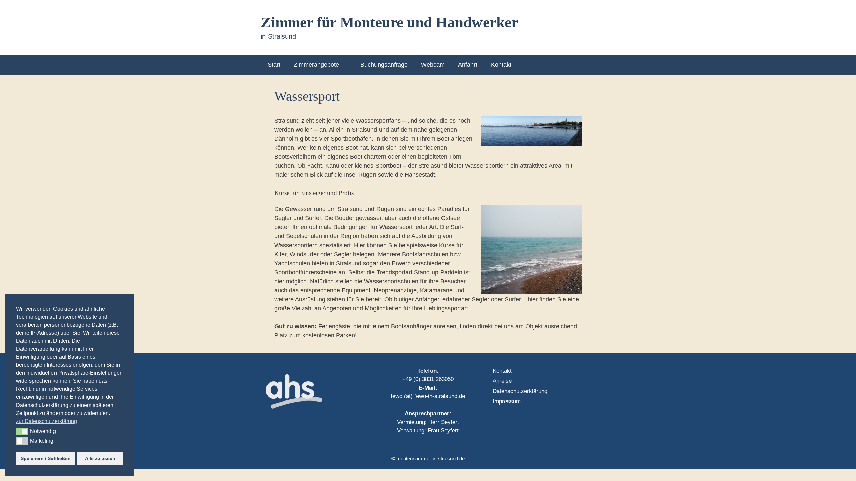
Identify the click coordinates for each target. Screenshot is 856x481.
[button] (22, 431)
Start (274, 64)
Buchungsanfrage (384, 64)
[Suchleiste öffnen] (584, 65)
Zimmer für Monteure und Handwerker (389, 22)
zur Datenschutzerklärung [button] (46, 421)
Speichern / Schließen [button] (46, 458)
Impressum (507, 401)
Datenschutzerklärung (520, 391)
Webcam (433, 64)
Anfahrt (467, 64)
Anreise (502, 381)
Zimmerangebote (316, 64)
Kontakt (501, 64)
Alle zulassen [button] (100, 458)
